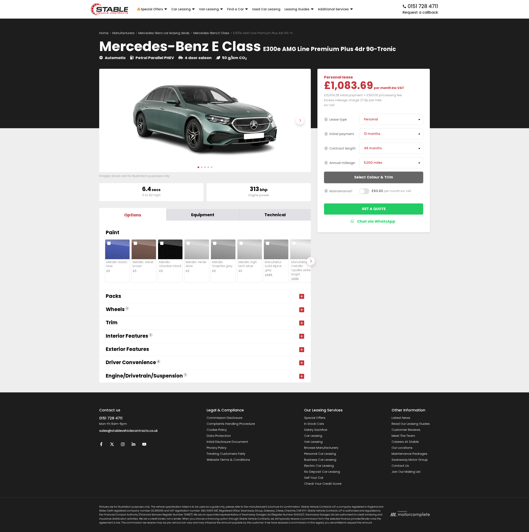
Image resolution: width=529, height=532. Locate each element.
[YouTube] (144, 445)
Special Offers (314, 418)
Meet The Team (403, 435)
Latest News (401, 418)
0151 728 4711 (111, 418)
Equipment (202, 215)
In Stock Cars (314, 424)
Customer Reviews (406, 430)
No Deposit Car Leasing (322, 471)
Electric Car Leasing (319, 465)
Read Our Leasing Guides (411, 424)
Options (132, 215)
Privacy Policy (216, 447)
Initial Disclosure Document (227, 441)
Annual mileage (342, 163)
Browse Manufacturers (321, 447)
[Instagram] (122, 445)
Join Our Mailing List (406, 471)
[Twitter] (112, 445)
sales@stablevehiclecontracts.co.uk (128, 431)
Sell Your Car (313, 477)
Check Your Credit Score (323, 483)
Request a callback (420, 12)
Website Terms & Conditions (228, 459)
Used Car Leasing (266, 9)
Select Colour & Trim (373, 177)
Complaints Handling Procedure (231, 424)
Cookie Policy (217, 430)
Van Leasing (313, 441)
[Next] (311, 261)
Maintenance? (340, 191)
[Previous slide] (110, 120)
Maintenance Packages (409, 453)
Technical (275, 215)
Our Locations (402, 447)
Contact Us (400, 465)
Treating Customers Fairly (226, 453)
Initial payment (341, 134)
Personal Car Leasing (320, 453)
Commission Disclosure (224, 418)
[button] (198, 167)
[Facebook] (101, 445)
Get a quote (374, 208)
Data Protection (219, 435)
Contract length (342, 148)
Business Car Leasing (320, 459)
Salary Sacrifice (315, 430)
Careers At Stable (405, 441)
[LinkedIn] (133, 445)
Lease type (338, 119)
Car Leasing (313, 435)
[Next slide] (300, 120)
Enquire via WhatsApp (373, 221)
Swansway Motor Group (410, 459)
